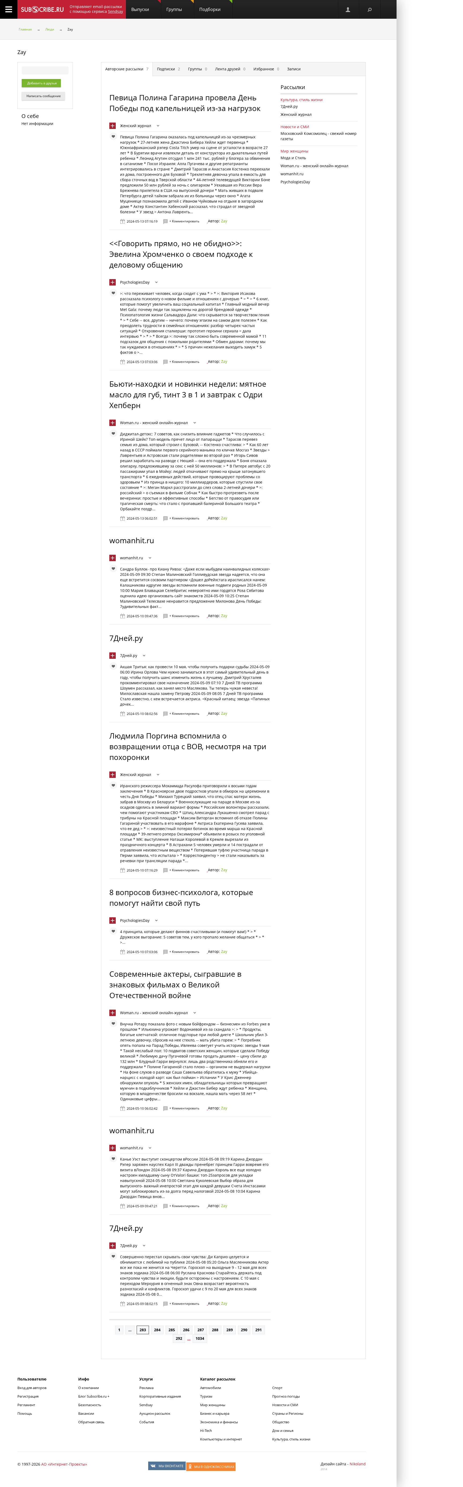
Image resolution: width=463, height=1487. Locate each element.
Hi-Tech (206, 1430)
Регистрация (28, 1396)
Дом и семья (282, 1430)
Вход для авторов (31, 1387)
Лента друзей (230, 68)
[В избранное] (114, 137)
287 (200, 1329)
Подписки (168, 68)
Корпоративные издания (160, 1396)
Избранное (266, 68)
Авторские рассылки (126, 68)
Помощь (24, 1413)
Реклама (146, 1387)
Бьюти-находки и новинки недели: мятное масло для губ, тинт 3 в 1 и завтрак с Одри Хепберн (187, 394)
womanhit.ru (131, 540)
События (146, 1422)
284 (157, 1329)
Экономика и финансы (219, 1422)
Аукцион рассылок (154, 1413)
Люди (49, 29)
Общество (280, 1422)
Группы (174, 9)
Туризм (206, 1396)
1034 (200, 1338)
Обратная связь (91, 1422)
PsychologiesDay (135, 282)
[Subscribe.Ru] (42, 9)
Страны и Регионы (287, 1413)
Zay (224, 220)
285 (172, 1329)
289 (229, 1329)
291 (258, 1329)
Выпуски (140, 9)
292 (179, 1338)
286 (186, 1329)
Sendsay (146, 1404)
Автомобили (210, 1387)
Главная (25, 29)
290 (244, 1329)
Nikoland (358, 1463)
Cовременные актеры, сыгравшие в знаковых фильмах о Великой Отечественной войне (175, 984)
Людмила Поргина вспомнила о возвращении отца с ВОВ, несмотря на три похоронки (187, 746)
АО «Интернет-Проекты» (64, 1464)
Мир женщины (294, 151)
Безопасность (89, 1404)
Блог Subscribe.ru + (94, 1396)
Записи (294, 68)
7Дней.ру (126, 638)
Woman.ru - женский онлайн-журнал (154, 422)
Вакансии (86, 1413)
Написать (43, 96)
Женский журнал (135, 125)
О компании (88, 1387)
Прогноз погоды (286, 1396)
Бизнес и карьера (214, 1413)
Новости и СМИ (295, 126)
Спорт (277, 1387)
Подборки (210, 9)
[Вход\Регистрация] (348, 9)
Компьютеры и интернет (221, 1439)
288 (215, 1329)
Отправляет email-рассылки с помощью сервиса (96, 9)
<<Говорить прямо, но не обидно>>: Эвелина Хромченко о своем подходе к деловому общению (181, 254)
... (130, 1329)
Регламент (26, 1404)
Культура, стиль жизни (302, 99)
